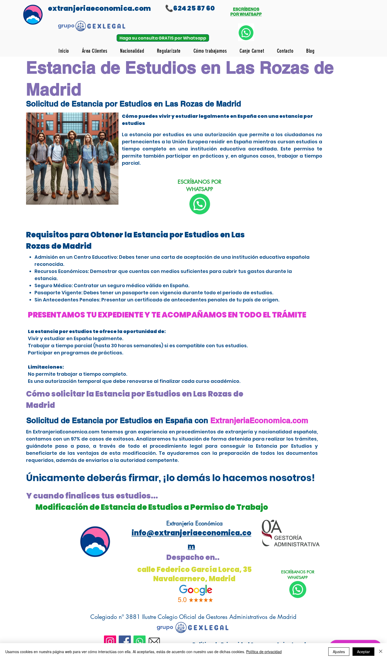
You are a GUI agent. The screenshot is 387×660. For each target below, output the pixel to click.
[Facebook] (125, 641)
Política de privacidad (264, 651)
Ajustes (339, 651)
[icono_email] (154, 641)
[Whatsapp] (139, 641)
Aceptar (363, 651)
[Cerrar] (381, 651)
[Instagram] (110, 641)
